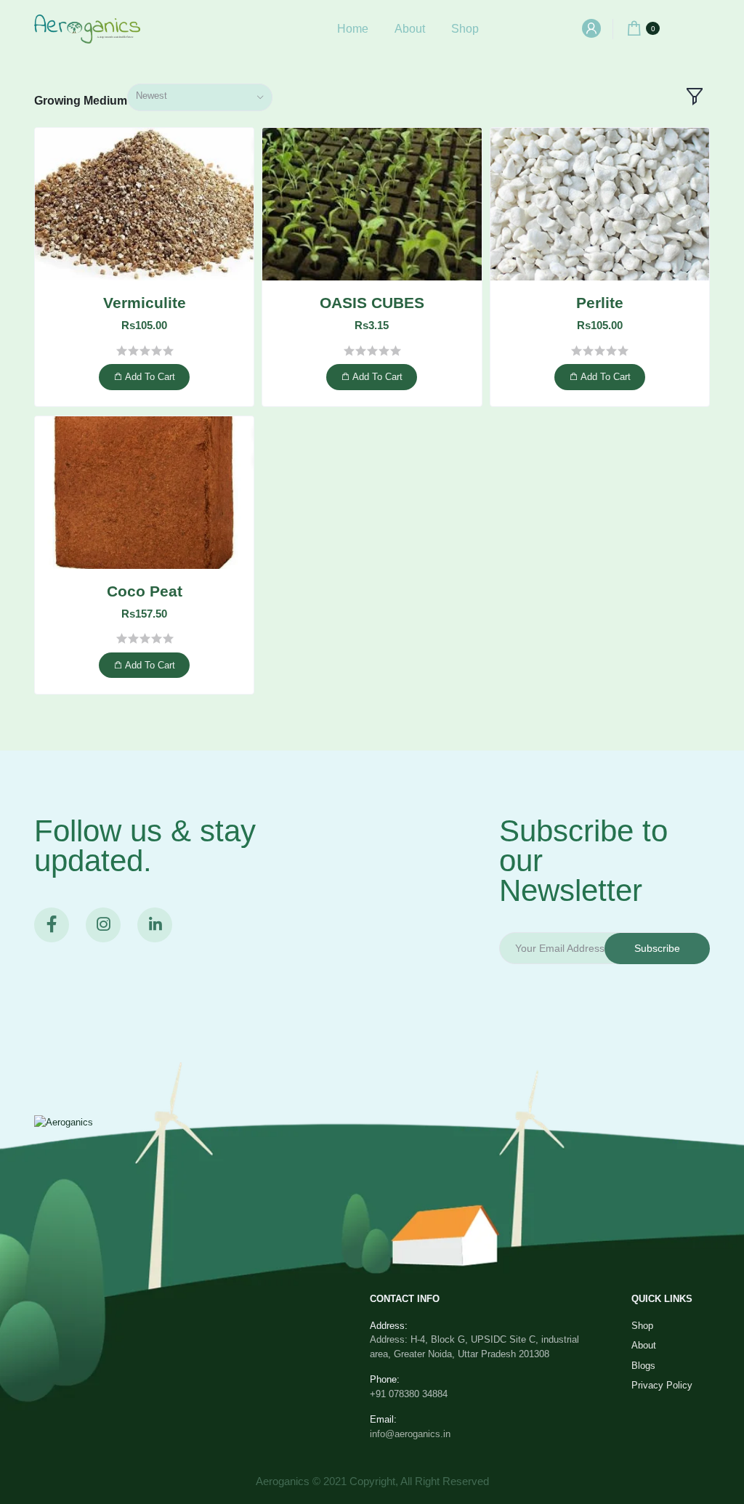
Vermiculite (144, 302)
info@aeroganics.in (410, 1433)
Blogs (643, 1365)
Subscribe (657, 948)
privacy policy (661, 1385)
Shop (465, 29)
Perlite (599, 302)
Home (352, 29)
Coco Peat (144, 591)
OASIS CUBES (372, 302)
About (410, 29)
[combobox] (199, 98)
